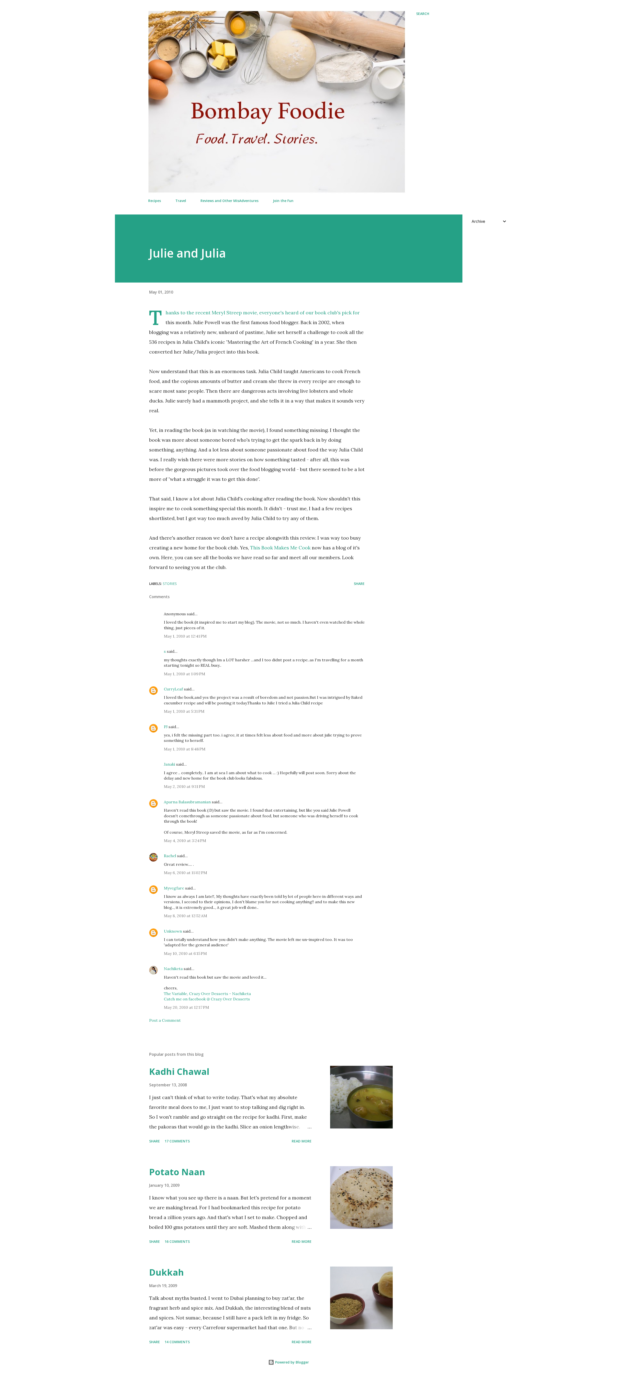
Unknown (173, 931)
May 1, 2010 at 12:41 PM (185, 636)
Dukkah (166, 1272)
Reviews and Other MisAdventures (229, 200)
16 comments (177, 1241)
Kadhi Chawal (179, 1072)
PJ (166, 726)
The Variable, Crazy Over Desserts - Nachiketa (207, 993)
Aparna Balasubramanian (187, 801)
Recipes (154, 200)
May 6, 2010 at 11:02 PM (185, 872)
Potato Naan (177, 1172)
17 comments (177, 1141)
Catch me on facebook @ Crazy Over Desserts (207, 998)
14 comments (177, 1342)
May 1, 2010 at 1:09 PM (184, 673)
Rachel (170, 855)
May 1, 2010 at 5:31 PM (184, 711)
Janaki (169, 764)
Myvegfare (174, 888)
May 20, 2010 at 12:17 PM (186, 1007)
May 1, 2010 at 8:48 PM (184, 749)
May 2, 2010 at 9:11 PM (184, 786)
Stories (170, 583)
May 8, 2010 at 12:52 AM (185, 915)
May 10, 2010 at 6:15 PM (185, 953)
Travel (180, 200)
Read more (302, 1141)
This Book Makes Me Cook (280, 548)
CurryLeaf (173, 689)
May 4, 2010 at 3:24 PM (185, 840)
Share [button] (359, 583)
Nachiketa (173, 968)
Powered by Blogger (291, 1362)
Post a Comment (165, 1020)
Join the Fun (283, 200)
